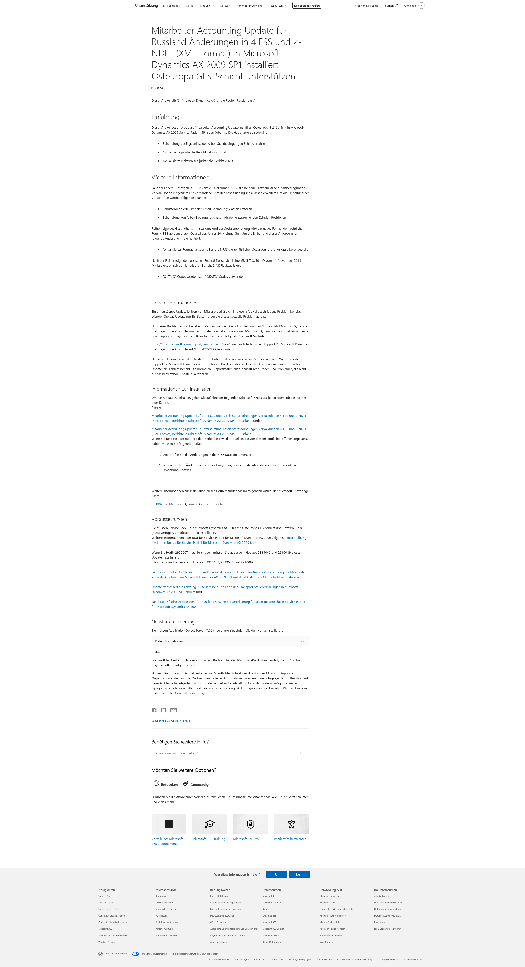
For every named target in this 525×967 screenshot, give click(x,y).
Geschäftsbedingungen (191, 693)
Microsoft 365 (171, 5)
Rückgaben (161, 915)
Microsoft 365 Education (222, 915)
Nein (299, 874)
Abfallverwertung (164, 928)
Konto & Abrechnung (249, 5)
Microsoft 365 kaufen (307, 5)
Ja (276, 874)
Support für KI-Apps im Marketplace (337, 909)
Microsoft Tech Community (333, 915)
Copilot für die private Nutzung (113, 922)
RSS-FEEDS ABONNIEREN (172, 720)
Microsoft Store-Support (168, 909)
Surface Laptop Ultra (108, 909)
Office (189, 5)
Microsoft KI (268, 895)
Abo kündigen (242, 959)
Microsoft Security (246, 838)
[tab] (166, 784)
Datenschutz (276, 959)
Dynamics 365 (269, 915)
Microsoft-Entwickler (330, 895)
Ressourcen (276, 5)
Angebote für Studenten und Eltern (227, 935)
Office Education (218, 922)
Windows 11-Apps (107, 941)
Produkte (205, 5)
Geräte (224, 5)
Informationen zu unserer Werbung (354, 959)
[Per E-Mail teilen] (172, 709)
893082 (157, 504)
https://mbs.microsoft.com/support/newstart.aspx (187, 344)
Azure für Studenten (220, 941)
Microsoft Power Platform (332, 928)
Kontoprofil (161, 895)
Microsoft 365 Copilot (273, 928)
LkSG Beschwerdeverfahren (387, 928)
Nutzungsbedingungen (300, 959)
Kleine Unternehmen (272, 941)
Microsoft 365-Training (208, 838)
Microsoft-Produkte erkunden (112, 935)
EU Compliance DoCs (387, 959)
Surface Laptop (105, 902)
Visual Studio (326, 941)
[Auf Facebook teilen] (154, 709)
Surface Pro (104, 895)
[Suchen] (300, 753)
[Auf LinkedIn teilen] (162, 709)
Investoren (379, 922)
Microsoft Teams (270, 935)
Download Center (164, 902)
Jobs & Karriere (382, 895)
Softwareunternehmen (331, 935)
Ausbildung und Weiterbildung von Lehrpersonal (234, 928)
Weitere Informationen (167, 935)
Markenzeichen (324, 959)
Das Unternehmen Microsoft (388, 902)
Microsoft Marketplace (331, 922)
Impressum (259, 959)
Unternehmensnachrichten (387, 909)
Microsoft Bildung (219, 895)
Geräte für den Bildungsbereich (225, 902)
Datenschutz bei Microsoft (387, 915)
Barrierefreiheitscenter (290, 838)
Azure (265, 909)
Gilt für (158, 88)
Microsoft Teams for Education (225, 909)
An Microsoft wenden (218, 959)
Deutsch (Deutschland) (116, 953)
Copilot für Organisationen (111, 915)
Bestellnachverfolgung (167, 922)
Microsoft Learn (327, 902)
